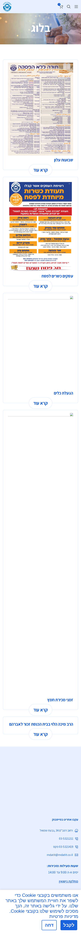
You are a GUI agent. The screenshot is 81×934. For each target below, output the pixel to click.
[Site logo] (7, 6)
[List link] (40, 819)
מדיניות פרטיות (63, 916)
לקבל (68, 925)
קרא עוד (40, 170)
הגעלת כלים (63, 393)
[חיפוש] (69, 6)
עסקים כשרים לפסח (57, 276)
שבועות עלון (63, 160)
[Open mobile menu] (76, 6)
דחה (49, 925)
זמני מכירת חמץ (60, 699)
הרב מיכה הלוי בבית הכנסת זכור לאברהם (41, 724)
